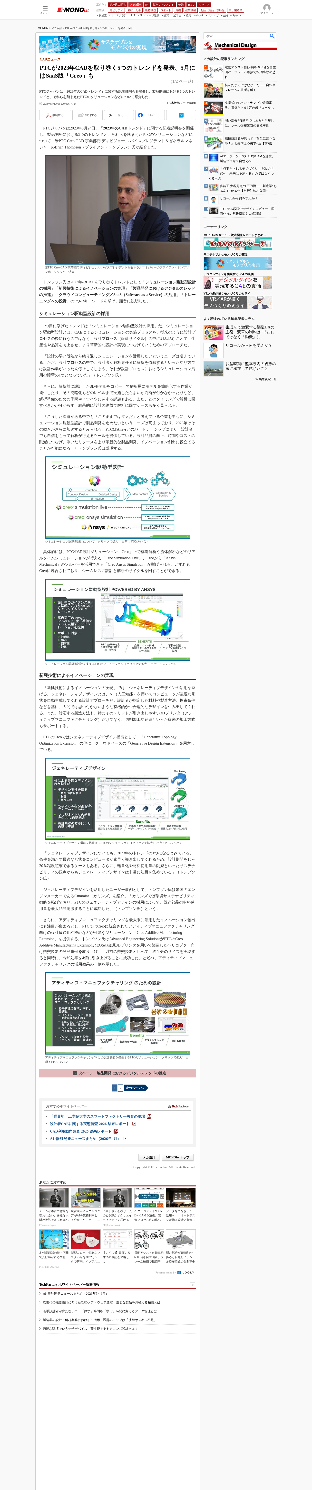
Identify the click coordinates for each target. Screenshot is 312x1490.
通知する (91, 115)
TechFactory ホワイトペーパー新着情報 (69, 1284)
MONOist (43, 28)
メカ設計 (56, 28)
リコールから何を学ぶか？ (248, 345)
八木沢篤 (174, 103)
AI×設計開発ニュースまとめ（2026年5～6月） (76, 1293)
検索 (272, 35)
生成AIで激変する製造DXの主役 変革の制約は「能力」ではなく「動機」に (250, 332)
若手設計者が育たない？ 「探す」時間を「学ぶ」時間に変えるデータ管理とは (100, 1311)
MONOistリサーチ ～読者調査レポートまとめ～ (235, 235)
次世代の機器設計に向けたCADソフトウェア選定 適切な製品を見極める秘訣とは (101, 1302)
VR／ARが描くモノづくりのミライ (227, 293)
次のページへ (135, 1088)
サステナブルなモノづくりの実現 (225, 254)
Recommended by (166, 1272)
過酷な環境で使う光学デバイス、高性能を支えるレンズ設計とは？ (90, 1329)
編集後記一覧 (268, 379)
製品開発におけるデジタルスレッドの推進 (119, 1073)
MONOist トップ (177, 1157)
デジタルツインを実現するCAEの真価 (229, 274)
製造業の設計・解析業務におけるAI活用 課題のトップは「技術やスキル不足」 (100, 1320)
